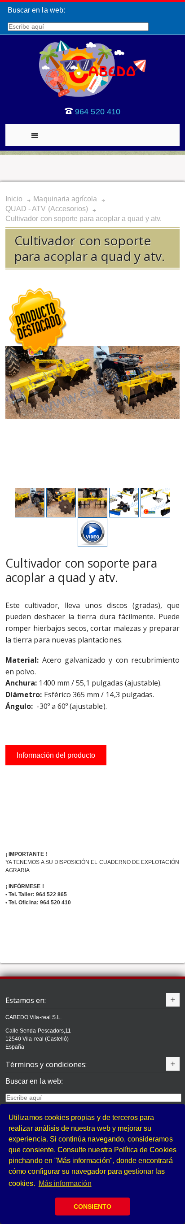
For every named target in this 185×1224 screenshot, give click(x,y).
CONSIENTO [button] (92, 1206)
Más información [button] (65, 1183)
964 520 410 (97, 111)
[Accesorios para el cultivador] (30, 491)
